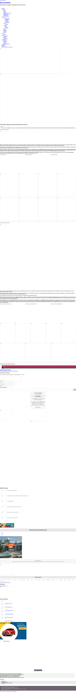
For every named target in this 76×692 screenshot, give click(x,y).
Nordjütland (7, 19)
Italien (4, 28)
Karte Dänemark (7, 18)
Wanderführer (5, 41)
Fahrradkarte (5, 369)
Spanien (5, 32)
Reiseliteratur (3, 39)
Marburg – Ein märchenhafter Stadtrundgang (12, 490)
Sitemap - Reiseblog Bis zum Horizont (7, 682)
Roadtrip (5, 37)
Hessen (5, 12)
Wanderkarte (8, 369)
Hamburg (5, 11)
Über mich (3, 46)
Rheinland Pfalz (6, 15)
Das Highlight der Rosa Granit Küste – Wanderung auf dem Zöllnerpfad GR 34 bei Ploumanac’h (17, 495)
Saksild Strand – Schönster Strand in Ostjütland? (12, 517)
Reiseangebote (38, 577)
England (5, 23)
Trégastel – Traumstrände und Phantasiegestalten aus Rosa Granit (14, 506)
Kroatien (5, 29)
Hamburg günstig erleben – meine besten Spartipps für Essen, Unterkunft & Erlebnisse (12, 677)
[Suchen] (74, 390)
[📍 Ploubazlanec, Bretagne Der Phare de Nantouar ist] (9, 650)
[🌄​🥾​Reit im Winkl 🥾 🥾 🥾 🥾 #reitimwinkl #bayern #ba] (47, 661)
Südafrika (5, 34)
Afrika (3, 33)
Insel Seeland (7, 22)
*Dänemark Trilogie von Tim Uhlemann (5, 370)
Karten (4, 42)
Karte (6, 26)
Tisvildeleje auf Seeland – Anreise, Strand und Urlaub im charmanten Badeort (11, 673)
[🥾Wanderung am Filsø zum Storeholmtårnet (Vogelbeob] (28, 664)
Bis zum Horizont (5, 2)
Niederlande (5, 30)
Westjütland (7, 20)
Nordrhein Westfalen (6, 14)
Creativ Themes (14, 691)
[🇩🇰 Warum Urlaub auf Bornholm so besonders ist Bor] (47, 651)
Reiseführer (5, 40)
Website (1, 385)
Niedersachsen (6, 13)
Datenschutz (3, 681)
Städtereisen (5, 36)
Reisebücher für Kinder (7, 43)
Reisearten (3, 35)
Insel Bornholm (7, 21)
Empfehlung (1, 369)
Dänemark (5, 17)
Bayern (5, 10)
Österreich (5, 31)
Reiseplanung (4, 44)
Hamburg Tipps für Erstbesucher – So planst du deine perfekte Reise (9, 676)
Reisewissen (3, 45)
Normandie (6, 27)
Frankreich (5, 25)
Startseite (3, 8)
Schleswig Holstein (6, 16)
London (6, 24)
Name (1, 382)
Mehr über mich (38, 407)
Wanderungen (5, 38)
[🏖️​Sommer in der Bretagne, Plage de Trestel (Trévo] (9, 662)
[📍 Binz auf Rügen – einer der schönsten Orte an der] (28, 649)
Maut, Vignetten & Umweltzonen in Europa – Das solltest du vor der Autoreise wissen (12, 674)
